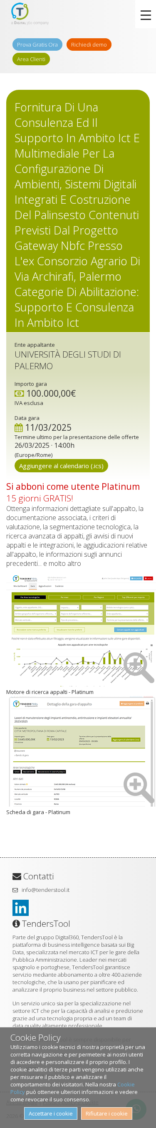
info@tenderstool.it (45, 890)
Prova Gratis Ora (37, 44)
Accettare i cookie (51, 1113)
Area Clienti (31, 59)
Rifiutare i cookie (107, 1113)
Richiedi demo (89, 44)
